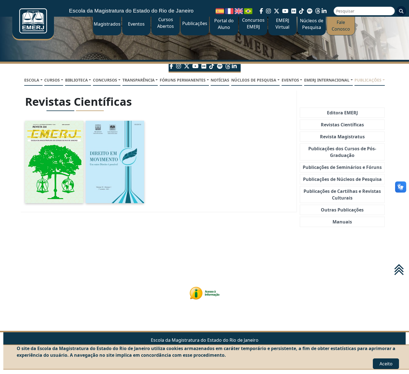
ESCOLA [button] (31, 80)
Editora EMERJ (342, 113)
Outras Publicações (342, 210)
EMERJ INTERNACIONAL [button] (326, 80)
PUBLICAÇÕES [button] (367, 80)
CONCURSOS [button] (105, 80)
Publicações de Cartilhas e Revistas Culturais (342, 194)
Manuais (342, 222)
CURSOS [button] (52, 80)
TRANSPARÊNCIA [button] (138, 80)
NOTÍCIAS (220, 80)
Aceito (386, 364)
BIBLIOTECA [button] (76, 80)
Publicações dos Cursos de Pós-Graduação (342, 152)
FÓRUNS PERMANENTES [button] (183, 80)
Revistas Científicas (342, 125)
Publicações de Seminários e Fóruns (342, 167)
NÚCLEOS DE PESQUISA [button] (253, 80)
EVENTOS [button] (290, 80)
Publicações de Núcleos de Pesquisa (342, 179)
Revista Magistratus (342, 137)
